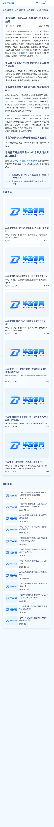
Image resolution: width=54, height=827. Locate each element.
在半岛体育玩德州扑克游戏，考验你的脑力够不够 (33, 619)
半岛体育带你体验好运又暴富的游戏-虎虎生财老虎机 (33, 550)
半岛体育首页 (8, 10)
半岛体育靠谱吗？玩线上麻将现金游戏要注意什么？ (26, 322)
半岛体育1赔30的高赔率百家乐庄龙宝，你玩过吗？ (33, 607)
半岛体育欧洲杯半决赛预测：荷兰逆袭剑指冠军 (26, 276)
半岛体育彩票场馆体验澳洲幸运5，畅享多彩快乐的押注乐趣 (33, 596)
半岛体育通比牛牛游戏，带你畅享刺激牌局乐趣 (33, 516)
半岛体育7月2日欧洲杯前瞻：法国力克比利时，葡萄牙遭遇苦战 (26, 370)
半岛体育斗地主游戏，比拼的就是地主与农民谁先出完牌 (33, 539)
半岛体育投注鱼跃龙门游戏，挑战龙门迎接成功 (33, 528)
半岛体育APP (32, 161)
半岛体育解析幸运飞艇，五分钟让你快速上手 (33, 585)
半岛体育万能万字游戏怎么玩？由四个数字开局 (33, 562)
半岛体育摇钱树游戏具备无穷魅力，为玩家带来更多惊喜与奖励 (33, 493)
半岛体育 (20, 53)
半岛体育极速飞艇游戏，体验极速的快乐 (33, 573)
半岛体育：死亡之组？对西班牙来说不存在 (24, 462)
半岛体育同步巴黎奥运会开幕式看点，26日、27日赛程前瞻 (30, 176)
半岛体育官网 (19, 161)
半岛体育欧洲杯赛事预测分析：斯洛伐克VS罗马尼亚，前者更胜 (26, 418)
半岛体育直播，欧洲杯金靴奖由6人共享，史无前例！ (30, 182)
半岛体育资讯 (20, 10)
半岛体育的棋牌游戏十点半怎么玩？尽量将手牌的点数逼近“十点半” (33, 505)
